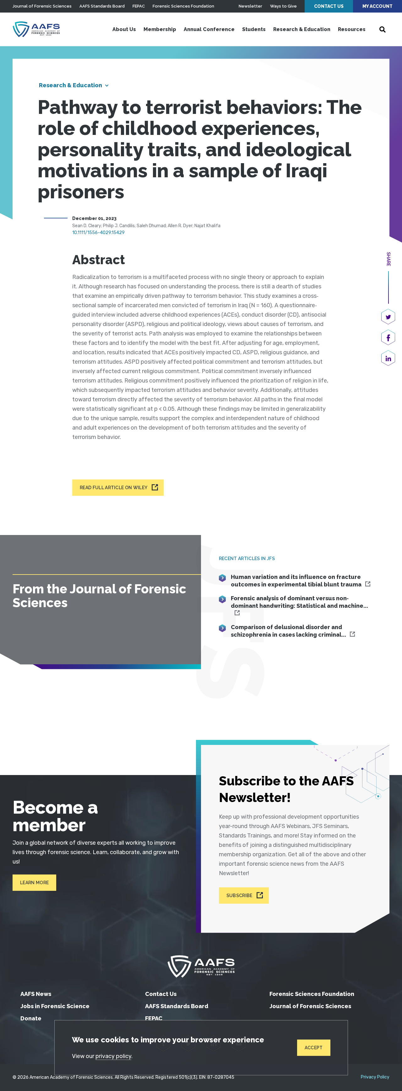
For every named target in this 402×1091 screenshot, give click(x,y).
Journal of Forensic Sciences (42, 6)
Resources (352, 29)
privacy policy (113, 1056)
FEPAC (139, 6)
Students (254, 29)
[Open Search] (382, 29)
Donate (30, 1018)
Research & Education (301, 29)
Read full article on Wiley (113, 487)
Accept (314, 1047)
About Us (124, 29)
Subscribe (239, 895)
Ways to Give (283, 6)
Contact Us (329, 6)
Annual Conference (209, 29)
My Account (377, 6)
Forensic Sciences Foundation (183, 6)
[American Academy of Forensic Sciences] (36, 29)
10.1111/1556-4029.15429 (98, 232)
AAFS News (35, 994)
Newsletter (250, 6)
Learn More (34, 882)
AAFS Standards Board (102, 6)
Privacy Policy (375, 1077)
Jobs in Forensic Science (55, 1006)
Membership (160, 29)
